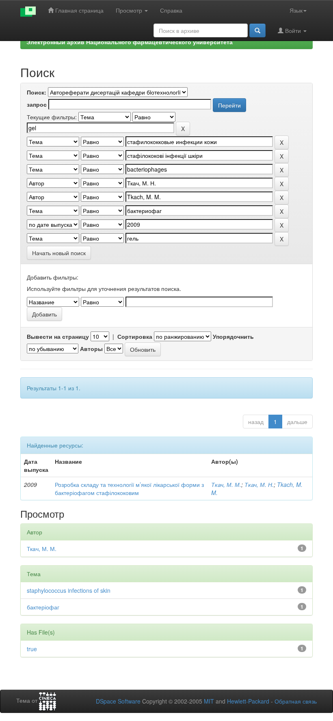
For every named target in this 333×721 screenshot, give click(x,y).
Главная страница (79, 10)
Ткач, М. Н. (259, 484)
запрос (37, 104)
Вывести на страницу (58, 336)
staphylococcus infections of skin (68, 590)
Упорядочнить (233, 336)
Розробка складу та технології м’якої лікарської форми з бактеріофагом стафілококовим (129, 488)
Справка (171, 10)
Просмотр (130, 10)
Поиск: (36, 92)
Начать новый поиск (59, 253)
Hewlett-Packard (248, 701)
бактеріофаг (43, 607)
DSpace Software (118, 701)
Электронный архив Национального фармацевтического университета (129, 42)
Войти (293, 30)
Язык (296, 10)
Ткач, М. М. (226, 484)
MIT (209, 701)
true (32, 649)
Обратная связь (296, 701)
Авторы (91, 348)
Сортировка (134, 336)
